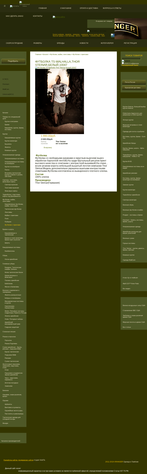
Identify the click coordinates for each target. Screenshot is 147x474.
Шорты (7, 243)
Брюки (7, 124)
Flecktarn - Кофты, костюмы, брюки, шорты (133, 220)
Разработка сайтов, (11, 460)
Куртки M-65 (127, 161)
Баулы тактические (12, 352)
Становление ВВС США (131, 310)
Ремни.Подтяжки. (11, 343)
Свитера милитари (129, 200)
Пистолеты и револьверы (14, 414)
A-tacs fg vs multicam (130, 278)
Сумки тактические (12, 361)
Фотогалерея (107, 43)
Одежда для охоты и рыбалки (133, 131)
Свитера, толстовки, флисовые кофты (10, 181)
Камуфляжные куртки (13, 138)
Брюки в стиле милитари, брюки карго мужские (14, 239)
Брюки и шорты (8, 229)
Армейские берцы (129, 143)
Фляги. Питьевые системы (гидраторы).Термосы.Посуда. (14, 312)
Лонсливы (8, 212)
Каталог (5, 113)
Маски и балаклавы (12, 287)
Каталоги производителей (10, 441)
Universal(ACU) (8, 94)
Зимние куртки (128, 185)
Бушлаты (8, 144)
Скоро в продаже (14, 43)
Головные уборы (9, 264)
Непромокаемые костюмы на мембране (14, 162)
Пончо (7, 170)
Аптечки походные (11, 383)
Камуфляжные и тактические (11, 234)
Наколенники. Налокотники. (10, 307)
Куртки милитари (11, 141)
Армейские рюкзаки (130, 173)
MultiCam (6, 89)
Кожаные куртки (10, 150)
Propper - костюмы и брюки (133, 215)
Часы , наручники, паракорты (11, 378)
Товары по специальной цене (11, 117)
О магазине (65, 8)
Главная (43, 8)
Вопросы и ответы (112, 8)
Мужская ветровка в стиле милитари (132, 125)
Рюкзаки (8, 358)
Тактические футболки (13, 209)
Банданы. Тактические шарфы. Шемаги (13, 268)
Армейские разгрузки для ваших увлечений (132, 232)
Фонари (5, 423)
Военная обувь (128, 205)
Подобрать (13, 61)
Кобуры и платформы (13, 298)
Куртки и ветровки (11, 121)
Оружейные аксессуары (14, 410)
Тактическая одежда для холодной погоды (12, 418)
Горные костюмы (129, 243)
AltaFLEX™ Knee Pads (131, 283)
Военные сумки (128, 238)
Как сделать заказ (14, 16)
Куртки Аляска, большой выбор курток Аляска (134, 107)
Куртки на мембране (12, 166)
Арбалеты (8, 404)
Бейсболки (8, 283)
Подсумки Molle (10, 355)
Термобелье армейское (131, 195)
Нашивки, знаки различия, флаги (12, 395)
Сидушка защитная (12, 327)
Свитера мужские (11, 184)
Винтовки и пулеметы (13, 407)
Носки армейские (11, 259)
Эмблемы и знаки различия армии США (133, 316)
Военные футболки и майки (133, 210)
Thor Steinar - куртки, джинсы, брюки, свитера (133, 249)
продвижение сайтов (25, 460)
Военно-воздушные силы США (134, 305)
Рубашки (8, 222)
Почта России (130, 82)
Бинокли (6, 390)
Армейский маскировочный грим (12, 323)
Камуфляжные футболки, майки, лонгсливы (14, 205)
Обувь (5, 255)
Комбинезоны (10, 251)
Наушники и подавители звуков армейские (13, 374)
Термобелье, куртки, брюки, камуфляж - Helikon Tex (133, 155)
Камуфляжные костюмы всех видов (133, 167)
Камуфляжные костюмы (11, 247)
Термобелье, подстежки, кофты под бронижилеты (12, 195)
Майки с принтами (11, 215)
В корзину (48, 148)
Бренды (60, 43)
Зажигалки (8, 386)
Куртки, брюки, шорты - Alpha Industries (133, 149)
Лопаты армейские (12, 316)
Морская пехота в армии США (134, 322)
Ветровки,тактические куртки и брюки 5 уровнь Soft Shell (14, 174)
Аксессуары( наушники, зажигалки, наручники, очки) (11, 365)
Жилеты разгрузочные (13, 295)
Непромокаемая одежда (11, 155)
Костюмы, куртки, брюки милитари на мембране (131, 179)
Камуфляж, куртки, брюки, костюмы (14, 128)
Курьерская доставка (132, 87)
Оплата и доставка (89, 8)
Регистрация (130, 43)
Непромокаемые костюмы (14, 158)
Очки (6, 370)
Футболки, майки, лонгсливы (9, 200)
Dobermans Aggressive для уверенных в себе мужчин (132, 114)
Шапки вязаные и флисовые (11, 276)
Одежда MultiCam (129, 260)
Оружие (5, 400)
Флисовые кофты (11, 191)
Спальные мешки (9, 331)
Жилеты (8, 147)
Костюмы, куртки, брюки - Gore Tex (134, 137)
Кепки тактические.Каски (14, 272)
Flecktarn (6, 84)
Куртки (5, 134)
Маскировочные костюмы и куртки (14, 302)
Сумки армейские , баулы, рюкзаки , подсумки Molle (12, 348)
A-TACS (5, 79)
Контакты (37, 16)
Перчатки (8, 340)
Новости (84, 43)
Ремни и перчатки (9, 336)
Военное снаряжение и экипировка (11, 291)
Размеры (37, 43)
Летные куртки (128, 120)
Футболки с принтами (12, 225)
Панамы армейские (12, 280)
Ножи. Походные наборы (14, 319)
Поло (6, 218)
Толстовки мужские (12, 188)
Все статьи (127, 327)
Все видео (126, 288)
